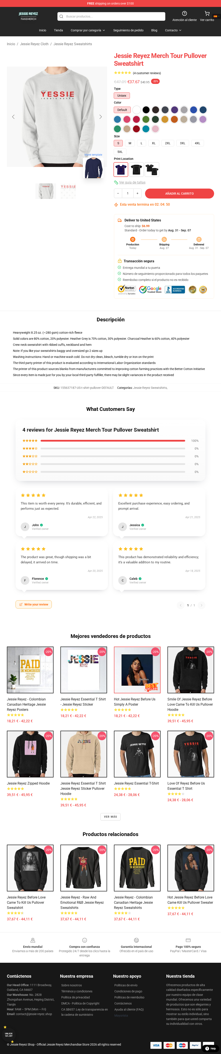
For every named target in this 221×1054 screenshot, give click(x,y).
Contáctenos (123, 1003)
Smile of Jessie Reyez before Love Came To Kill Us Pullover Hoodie (190, 704)
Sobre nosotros (71, 985)
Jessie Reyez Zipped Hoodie (28, 783)
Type (117, 88)
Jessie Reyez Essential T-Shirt (136, 783)
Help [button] (213, 1048)
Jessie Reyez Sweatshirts (73, 44)
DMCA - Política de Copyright (80, 1003)
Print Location (123, 158)
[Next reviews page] (201, 605)
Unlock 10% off (9, 1035)
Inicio (11, 44)
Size (117, 136)
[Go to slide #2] (68, 191)
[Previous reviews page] (181, 605)
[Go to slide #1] (45, 191)
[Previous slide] (13, 116)
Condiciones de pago (128, 991)
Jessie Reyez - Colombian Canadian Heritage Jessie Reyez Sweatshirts (133, 902)
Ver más (110, 816)
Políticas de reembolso (129, 997)
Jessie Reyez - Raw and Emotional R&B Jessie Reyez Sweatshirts (82, 902)
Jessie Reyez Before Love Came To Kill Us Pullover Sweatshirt (26, 902)
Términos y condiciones (76, 991)
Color (117, 102)
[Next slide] (100, 116)
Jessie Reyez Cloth (34, 44)
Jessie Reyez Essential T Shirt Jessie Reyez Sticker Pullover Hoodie (83, 788)
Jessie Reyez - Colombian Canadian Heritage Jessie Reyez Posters (26, 704)
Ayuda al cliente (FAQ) (129, 1009)
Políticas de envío (125, 985)
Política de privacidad (75, 997)
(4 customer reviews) (147, 73)
